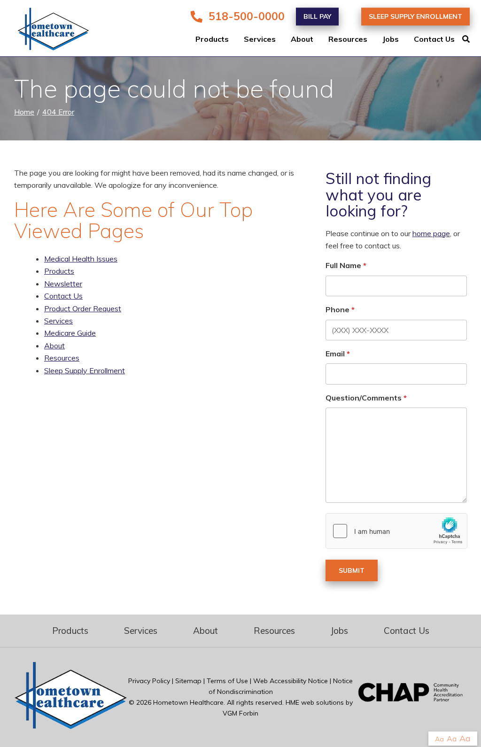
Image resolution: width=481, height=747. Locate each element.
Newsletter (63, 283)
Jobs (390, 39)
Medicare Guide (70, 333)
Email (335, 353)
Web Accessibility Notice (290, 681)
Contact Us (434, 39)
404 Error (58, 111)
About (302, 39)
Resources (347, 39)
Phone (337, 309)
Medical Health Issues (80, 258)
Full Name (343, 265)
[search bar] (471, 39)
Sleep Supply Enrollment (415, 16)
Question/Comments (364, 397)
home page (431, 233)
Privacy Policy (149, 681)
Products (212, 39)
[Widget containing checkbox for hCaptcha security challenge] (396, 531)
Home (24, 111)
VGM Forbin (240, 713)
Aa (439, 739)
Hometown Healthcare (188, 702)
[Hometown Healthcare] (47, 31)
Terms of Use (227, 681)
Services (260, 39)
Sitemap (188, 681)
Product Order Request (82, 308)
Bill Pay (317, 16)
